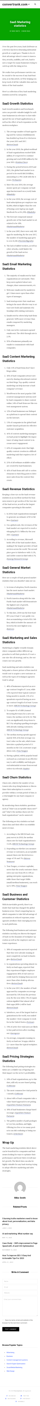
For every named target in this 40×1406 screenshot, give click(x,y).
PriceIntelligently (26, 241)
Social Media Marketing (14, 1367)
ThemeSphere (18, 1391)
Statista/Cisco (21, 162)
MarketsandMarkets (15, 226)
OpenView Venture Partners (18, 1105)
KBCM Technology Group (25, 705)
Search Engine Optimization (16, 1364)
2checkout (18, 1134)
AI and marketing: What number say (17, 1234)
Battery (10, 629)
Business (10, 1356)
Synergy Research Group (17, 559)
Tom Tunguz (22, 751)
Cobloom (11, 1085)
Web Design (11, 1371)
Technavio (16, 180)
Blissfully (11, 194)
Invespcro (15, 1033)
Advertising (10, 1352)
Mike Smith (16, 31)
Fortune (30, 1022)
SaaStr (26, 768)
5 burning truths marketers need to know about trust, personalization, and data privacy (20, 1221)
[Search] (34, 4)
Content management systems (17, 1360)
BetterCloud (12, 144)
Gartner (14, 520)
